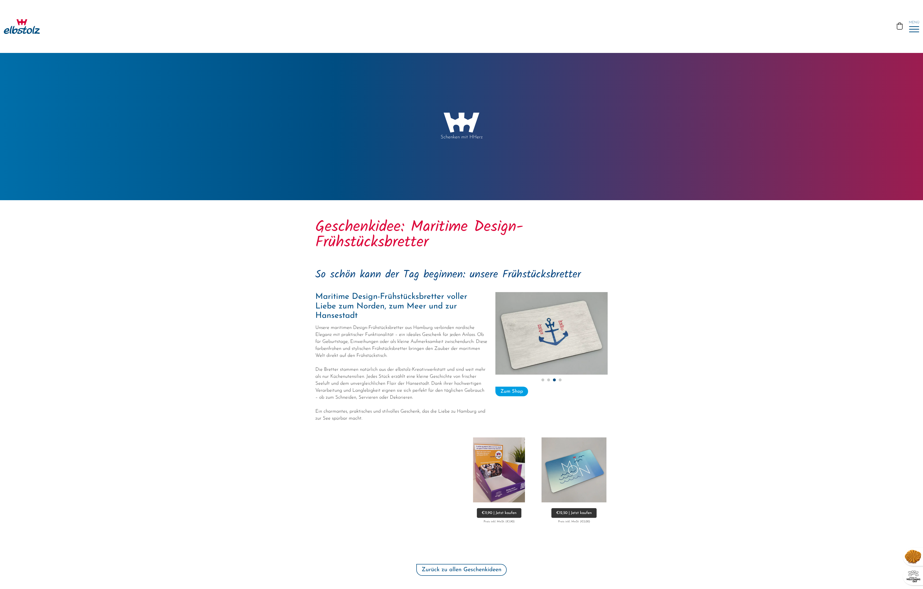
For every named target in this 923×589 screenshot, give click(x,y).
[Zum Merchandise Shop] (913, 576)
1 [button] (542, 379)
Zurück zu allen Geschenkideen (461, 570)
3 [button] (554, 379)
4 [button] (560, 379)
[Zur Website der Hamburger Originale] (913, 557)
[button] (899, 26)
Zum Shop (511, 391)
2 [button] (548, 379)
